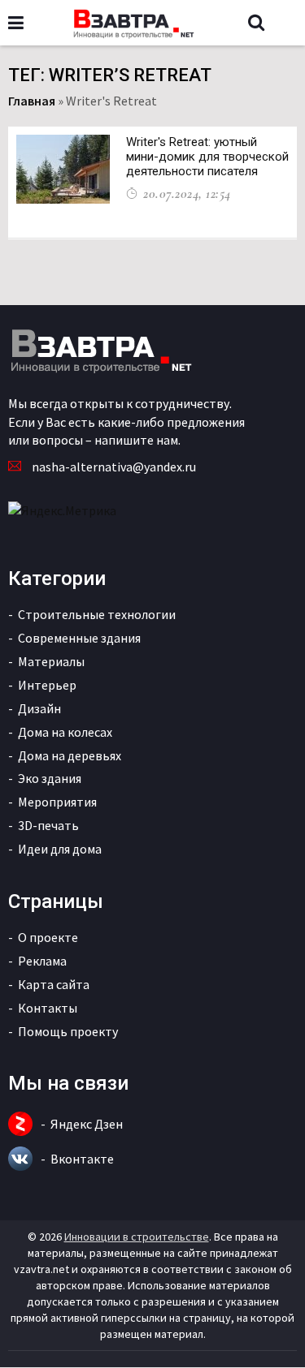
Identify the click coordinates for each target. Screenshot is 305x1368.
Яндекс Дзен (86, 1124)
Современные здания (79, 638)
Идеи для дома (60, 849)
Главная (31, 100)
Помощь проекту (68, 1031)
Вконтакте (82, 1159)
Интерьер (47, 685)
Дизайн (39, 708)
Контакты (47, 1008)
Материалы (51, 661)
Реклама (42, 961)
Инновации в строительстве (136, 1236)
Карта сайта (53, 984)
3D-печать (48, 825)
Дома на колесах (65, 732)
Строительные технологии (97, 614)
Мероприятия (57, 802)
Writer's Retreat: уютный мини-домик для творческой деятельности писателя (207, 157)
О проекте (48, 937)
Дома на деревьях (69, 755)
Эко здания (49, 778)
